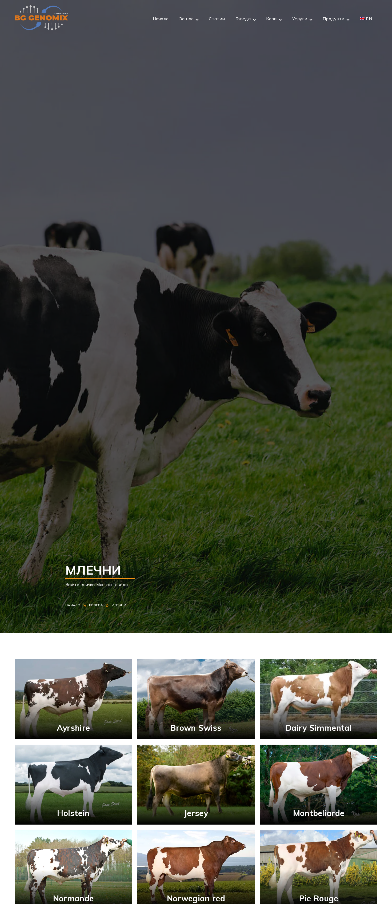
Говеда (243, 18)
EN (369, 18)
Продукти (333, 18)
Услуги (299, 18)
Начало (161, 18)
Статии (217, 18)
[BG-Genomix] (41, 18)
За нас (186, 18)
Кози (271, 18)
